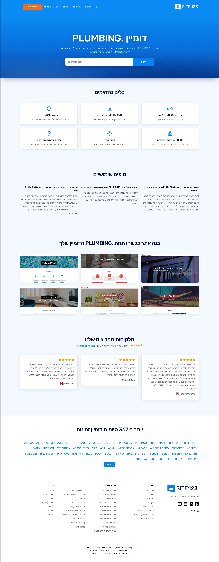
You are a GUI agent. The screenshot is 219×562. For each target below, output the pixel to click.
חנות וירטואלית (110, 494)
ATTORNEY (63, 448)
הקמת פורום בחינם (78, 502)
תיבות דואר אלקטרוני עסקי (74, 494)
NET (186, 442)
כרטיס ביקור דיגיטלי (77, 490)
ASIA (94, 448)
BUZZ (178, 459)
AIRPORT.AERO (159, 448)
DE (114, 442)
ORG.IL (97, 442)
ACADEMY (84, 442)
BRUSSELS (47, 453)
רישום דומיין (111, 498)
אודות (51, 490)
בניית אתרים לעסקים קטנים (105, 531)
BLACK (109, 453)
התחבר (47, 7)
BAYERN (176, 453)
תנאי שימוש (123, 554)
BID (137, 453)
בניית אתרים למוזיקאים (107, 518)
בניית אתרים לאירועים (107, 514)
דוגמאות (76, 7)
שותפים (51, 506)
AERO (39, 442)
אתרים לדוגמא (148, 506)
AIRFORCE (177, 448)
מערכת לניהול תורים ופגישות (74, 514)
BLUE (88, 453)
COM (195, 442)
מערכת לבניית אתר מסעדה (74, 510)
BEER (165, 453)
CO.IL (107, 442)
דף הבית (150, 490)
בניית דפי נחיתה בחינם (107, 502)
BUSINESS (191, 459)
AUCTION (48, 448)
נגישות (94, 554)
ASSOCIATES (81, 448)
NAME (162, 442)
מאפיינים (150, 498)
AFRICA (29, 442)
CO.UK (128, 442)
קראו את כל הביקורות (85, 346)
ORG (178, 442)
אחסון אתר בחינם (78, 518)
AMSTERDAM (126, 448)
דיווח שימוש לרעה (104, 554)
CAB (161, 459)
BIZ (171, 442)
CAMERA (141, 459)
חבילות (88, 7)
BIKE (129, 453)
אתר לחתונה (111, 523)
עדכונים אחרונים (147, 518)
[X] (191, 504)
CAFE (153, 459)
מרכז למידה (49, 498)
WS (136, 442)
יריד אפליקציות (144, 514)
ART (102, 448)
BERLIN (154, 453)
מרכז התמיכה (48, 494)
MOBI (144, 442)
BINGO (120, 453)
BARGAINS (191, 453)
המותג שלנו (49, 514)
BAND (36, 448)
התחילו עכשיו (32, 7)
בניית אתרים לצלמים (108, 510)
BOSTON (77, 453)
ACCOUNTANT (66, 442)
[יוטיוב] (179, 504)
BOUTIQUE (63, 453)
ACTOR (50, 442)
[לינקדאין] (185, 504)
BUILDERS (31, 453)
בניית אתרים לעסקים (108, 506)
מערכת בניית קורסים (77, 506)
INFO (153, 442)
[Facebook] (197, 504)
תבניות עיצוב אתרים (146, 510)
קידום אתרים (80, 527)
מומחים (51, 510)
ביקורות (151, 502)
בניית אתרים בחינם (108, 490)
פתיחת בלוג (80, 498)
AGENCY (192, 448)
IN (120, 442)
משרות (47, 502)
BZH (169, 459)
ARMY (112, 448)
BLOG (98, 453)
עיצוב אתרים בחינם (78, 523)
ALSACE (142, 448)
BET (144, 453)
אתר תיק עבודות (109, 527)
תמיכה (65, 7)
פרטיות (114, 554)
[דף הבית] (97, 6)
